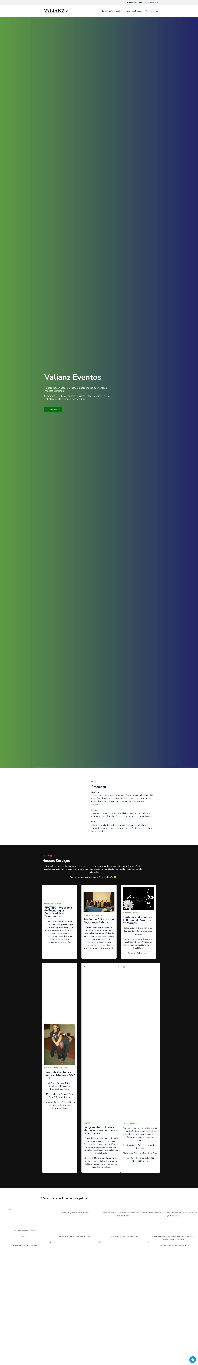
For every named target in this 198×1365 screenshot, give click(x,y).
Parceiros (153, 11)
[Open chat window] (192, 1359)
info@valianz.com (135, 2)
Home (104, 11)
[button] (53, 409)
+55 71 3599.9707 (151, 2)
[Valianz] (56, 11)
